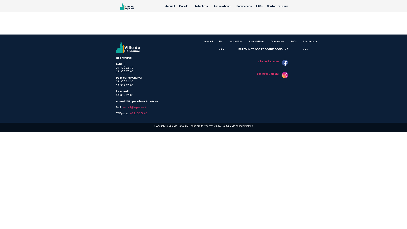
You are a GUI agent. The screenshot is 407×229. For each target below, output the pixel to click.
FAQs (259, 6)
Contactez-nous (277, 6)
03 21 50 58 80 (138, 113)
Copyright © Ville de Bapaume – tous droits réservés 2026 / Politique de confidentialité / (203, 126)
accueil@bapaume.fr (134, 107)
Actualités (201, 6)
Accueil (170, 6)
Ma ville (183, 6)
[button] (184, 6)
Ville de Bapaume (268, 61)
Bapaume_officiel (268, 73)
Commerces (244, 6)
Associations (222, 6)
